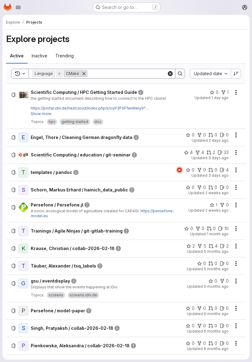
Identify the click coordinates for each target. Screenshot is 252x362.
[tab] (17, 56)
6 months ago (216, 313)
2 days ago (219, 140)
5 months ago (216, 251)
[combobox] (210, 74)
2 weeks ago (217, 193)
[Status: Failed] (179, 170)
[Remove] (84, 73)
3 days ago (218, 158)
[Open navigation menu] (18, 7)
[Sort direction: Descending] (236, 74)
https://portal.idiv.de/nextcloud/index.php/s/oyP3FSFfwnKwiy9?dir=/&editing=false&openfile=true (88, 110)
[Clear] (170, 73)
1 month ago (218, 234)
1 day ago (220, 97)
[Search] (180, 74)
